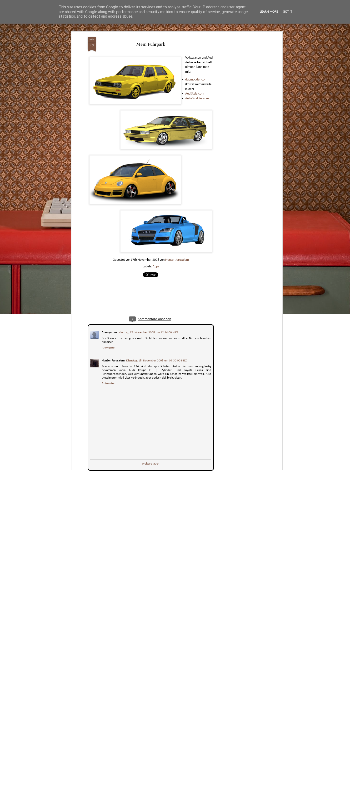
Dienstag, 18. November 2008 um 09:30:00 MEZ (156, 360)
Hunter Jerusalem (177, 260)
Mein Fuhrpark (150, 44)
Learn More (269, 12)
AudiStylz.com (194, 93)
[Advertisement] (240, 112)
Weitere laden (151, 463)
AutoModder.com (197, 98)
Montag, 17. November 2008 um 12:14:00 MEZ (148, 332)
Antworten (108, 347)
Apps (156, 266)
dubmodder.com (196, 79)
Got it (287, 12)
